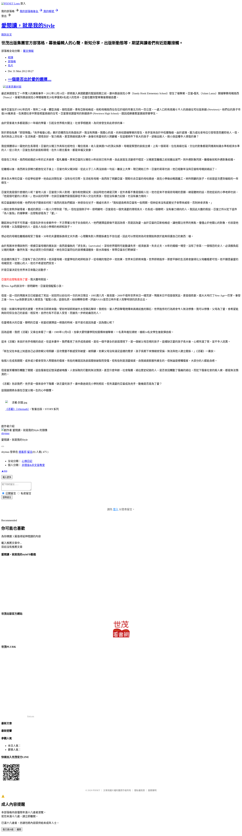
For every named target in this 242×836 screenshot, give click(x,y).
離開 (19, 829)
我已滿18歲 (8, 829)
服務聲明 (152, 790)
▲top (4, 470)
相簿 (10, 57)
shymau (5, 433)
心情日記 (27, 461)
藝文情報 (28, 51)
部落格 (12, 61)
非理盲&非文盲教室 (33, 465)
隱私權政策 (139, 790)
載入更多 (7, 477)
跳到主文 (6, 34)
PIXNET (96, 790)
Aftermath (17, 409)
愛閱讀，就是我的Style (28, 25)
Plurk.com (30, 716)
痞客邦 (23, 452)
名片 (10, 65)
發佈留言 (7, 497)
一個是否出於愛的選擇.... (29, 79)
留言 (29, 452)
